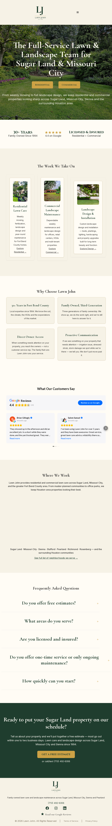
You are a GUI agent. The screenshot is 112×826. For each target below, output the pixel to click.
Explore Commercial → (52, 250)
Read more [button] (15, 438)
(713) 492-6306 (62, 761)
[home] (40, 12)
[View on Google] (12, 419)
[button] (78, 12)
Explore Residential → (20, 250)
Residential (42, 84)
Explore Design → (88, 249)
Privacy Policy (91, 821)
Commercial (69, 84)
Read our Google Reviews (58, 814)
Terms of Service (71, 821)
